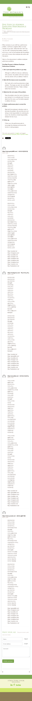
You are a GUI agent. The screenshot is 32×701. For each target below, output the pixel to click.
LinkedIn (11, 685)
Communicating (6, 134)
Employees (13, 134)
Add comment (9, 661)
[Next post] (29, 672)
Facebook (14, 685)
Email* (26, 644)
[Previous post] (2, 672)
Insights (9, 31)
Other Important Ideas (22, 134)
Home (4, 31)
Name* (26, 639)
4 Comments (5, 40)
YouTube (18, 685)
